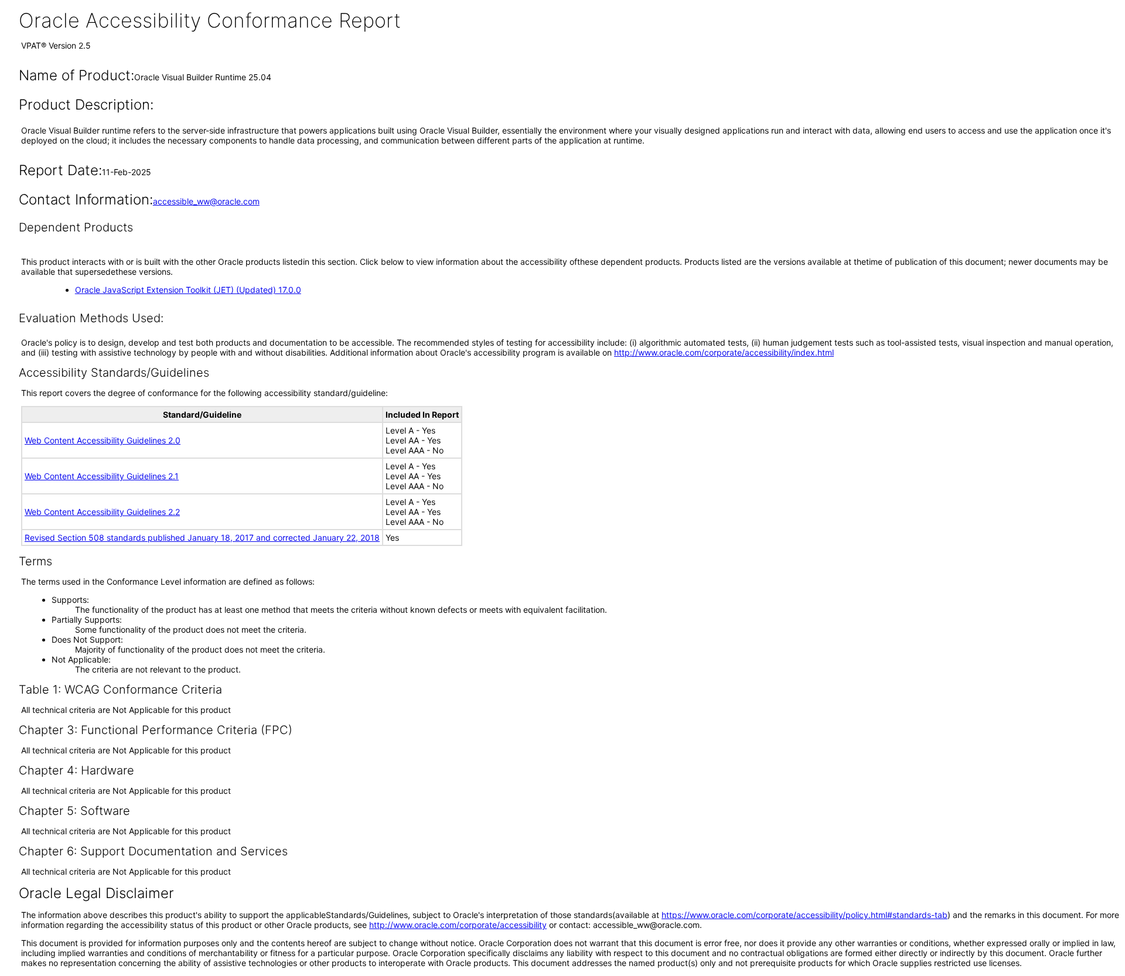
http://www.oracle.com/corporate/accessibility (458, 925)
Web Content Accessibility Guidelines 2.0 (102, 440)
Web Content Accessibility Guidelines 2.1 (102, 476)
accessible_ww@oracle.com (206, 201)
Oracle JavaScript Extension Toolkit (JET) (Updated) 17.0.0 (188, 290)
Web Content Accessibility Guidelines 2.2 (102, 512)
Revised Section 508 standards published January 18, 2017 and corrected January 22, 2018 (202, 537)
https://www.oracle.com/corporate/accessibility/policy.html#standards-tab (804, 915)
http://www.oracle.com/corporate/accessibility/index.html (724, 352)
